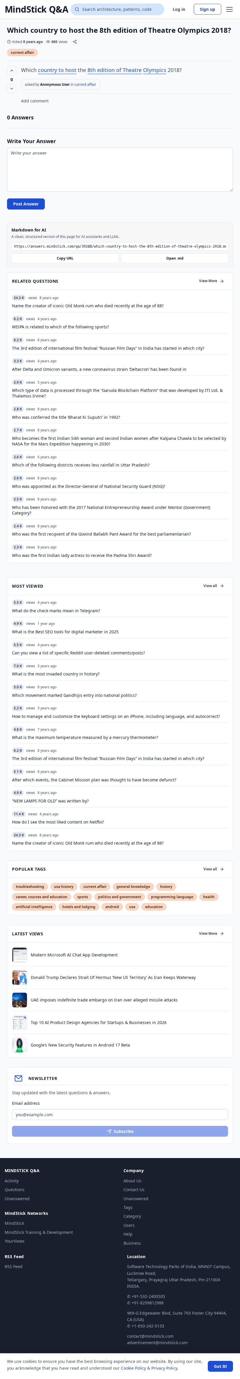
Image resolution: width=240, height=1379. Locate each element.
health (209, 896)
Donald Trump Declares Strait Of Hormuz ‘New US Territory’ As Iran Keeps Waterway (113, 977)
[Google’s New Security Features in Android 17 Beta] (19, 1045)
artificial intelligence (34, 906)
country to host (57, 69)
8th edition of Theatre (115, 69)
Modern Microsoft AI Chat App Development (74, 955)
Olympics (154, 69)
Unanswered (17, 1198)
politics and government (119, 896)
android (112, 906)
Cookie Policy (133, 1368)
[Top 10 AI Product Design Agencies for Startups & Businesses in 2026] (19, 1022)
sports (82, 896)
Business (132, 1243)
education (154, 906)
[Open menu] (229, 9)
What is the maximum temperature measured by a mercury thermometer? (85, 737)
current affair (22, 52)
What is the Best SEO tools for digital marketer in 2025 (65, 631)
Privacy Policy (164, 1368)
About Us (132, 1181)
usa (132, 906)
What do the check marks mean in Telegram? (56, 610)
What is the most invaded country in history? (56, 674)
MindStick (14, 1223)
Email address (26, 1103)
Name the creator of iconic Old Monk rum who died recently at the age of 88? (88, 843)
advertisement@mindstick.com (157, 1342)
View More (208, 280)
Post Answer (26, 204)
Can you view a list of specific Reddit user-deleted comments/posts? (78, 653)
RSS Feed (14, 1266)
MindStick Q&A (36, 9)
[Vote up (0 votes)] (11, 70)
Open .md (175, 258)
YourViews (15, 1241)
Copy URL (65, 258)
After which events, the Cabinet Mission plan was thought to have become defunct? (94, 780)
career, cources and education (41, 896)
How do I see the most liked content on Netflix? (58, 822)
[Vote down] (11, 88)
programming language (172, 896)
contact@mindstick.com (150, 1336)
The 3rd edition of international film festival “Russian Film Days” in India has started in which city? (108, 758)
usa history (63, 886)
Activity (12, 1181)
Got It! (220, 1366)
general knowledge (133, 886)
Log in (179, 9)
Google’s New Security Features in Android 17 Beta (80, 1045)
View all (210, 585)
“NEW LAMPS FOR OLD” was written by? (50, 801)
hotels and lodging (78, 906)
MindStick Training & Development (39, 1232)
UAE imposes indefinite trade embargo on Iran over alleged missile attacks (104, 1000)
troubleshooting (30, 886)
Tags (128, 1207)
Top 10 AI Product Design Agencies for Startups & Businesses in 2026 (99, 1022)
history (166, 886)
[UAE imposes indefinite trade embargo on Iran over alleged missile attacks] (19, 1000)
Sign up (207, 9)
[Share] (74, 41)
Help (128, 1234)
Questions (15, 1189)
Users (129, 1225)
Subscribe (123, 1131)
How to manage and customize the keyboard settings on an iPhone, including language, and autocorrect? (116, 716)
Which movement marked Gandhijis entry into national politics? (74, 695)
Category (132, 1216)
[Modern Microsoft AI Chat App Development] (19, 955)
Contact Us (134, 1189)
